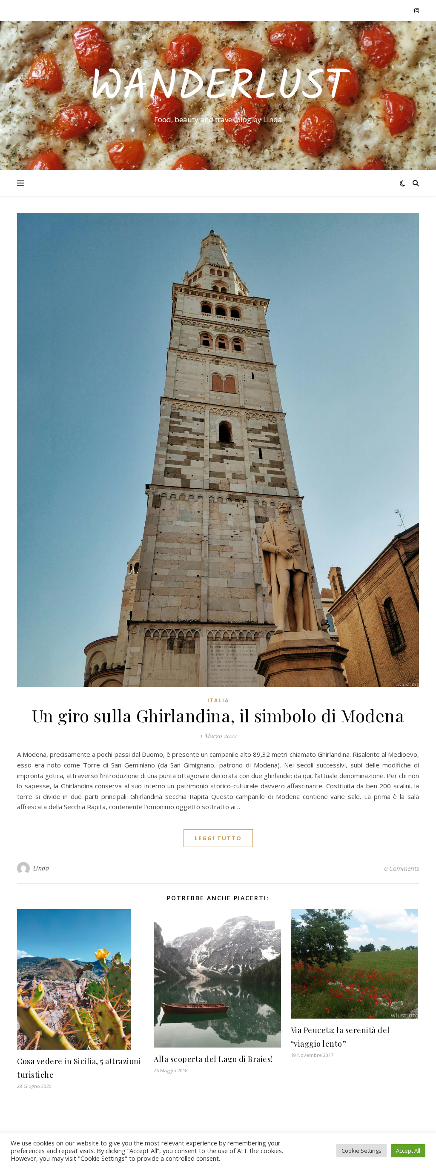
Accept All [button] (408, 1150)
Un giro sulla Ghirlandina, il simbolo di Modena (218, 715)
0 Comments (401, 868)
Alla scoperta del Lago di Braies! (213, 1059)
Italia (218, 700)
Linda (41, 868)
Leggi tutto (218, 838)
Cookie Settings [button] (361, 1150)
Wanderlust (218, 88)
